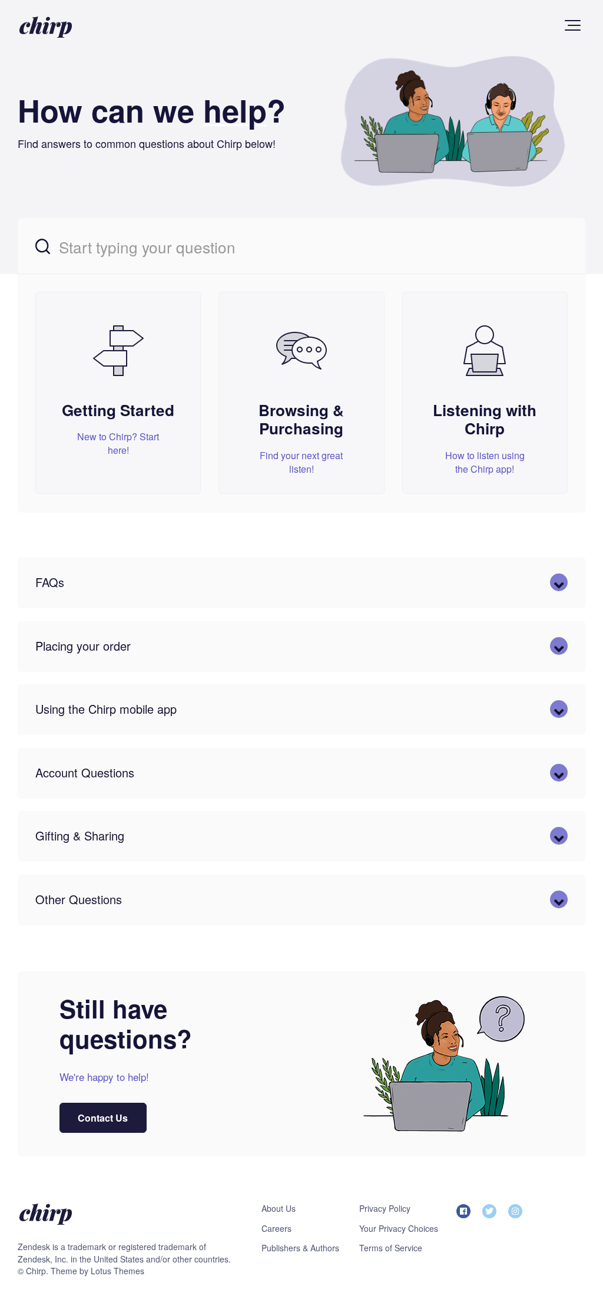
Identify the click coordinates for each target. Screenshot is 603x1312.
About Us (278, 1208)
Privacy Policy (384, 1208)
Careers (276, 1228)
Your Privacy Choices (398, 1228)
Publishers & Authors (300, 1248)
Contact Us (103, 1118)
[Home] (46, 26)
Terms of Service (390, 1248)
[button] (572, 25)
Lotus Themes (117, 1271)
